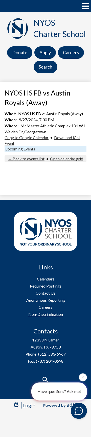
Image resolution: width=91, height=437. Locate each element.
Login (28, 405)
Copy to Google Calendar (27, 137)
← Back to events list (26, 158)
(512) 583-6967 (52, 354)
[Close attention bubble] (83, 377)
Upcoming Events (20, 148)
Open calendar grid (66, 158)
